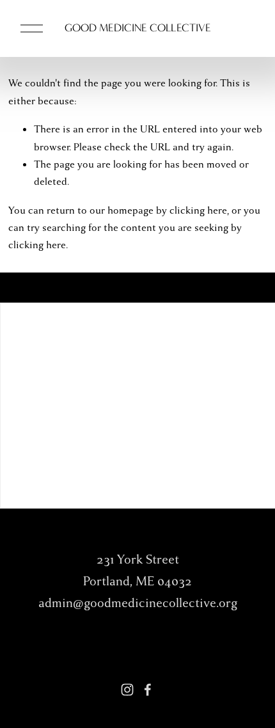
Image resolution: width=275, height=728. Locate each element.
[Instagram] (127, 689)
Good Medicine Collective (138, 27)
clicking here (198, 210)
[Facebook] (147, 689)
